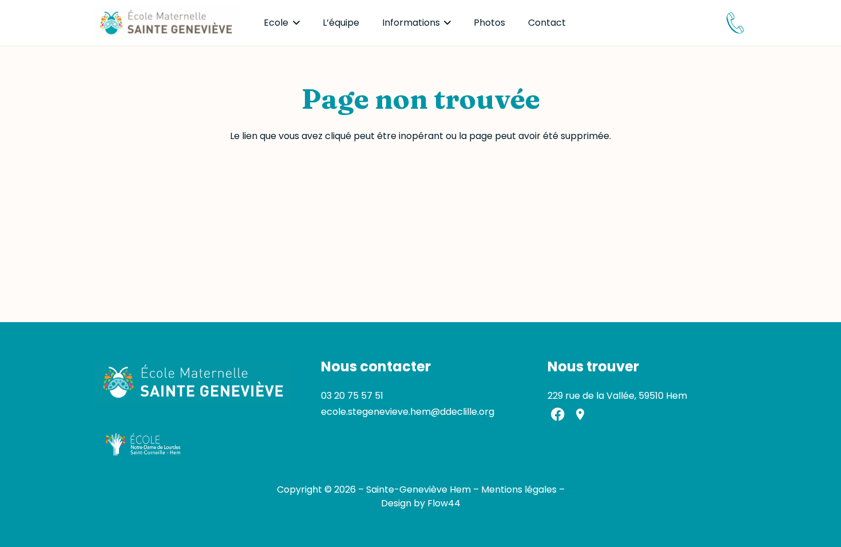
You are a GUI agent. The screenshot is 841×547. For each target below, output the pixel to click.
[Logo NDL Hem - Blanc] (143, 444)
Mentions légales (519, 489)
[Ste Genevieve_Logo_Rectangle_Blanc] (167, 23)
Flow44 (444, 503)
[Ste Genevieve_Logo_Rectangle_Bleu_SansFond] (193, 382)
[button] (294, 23)
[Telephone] (735, 22)
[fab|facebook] (558, 415)
